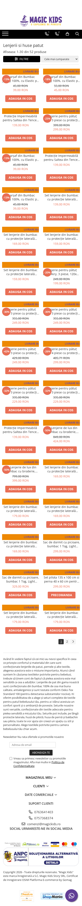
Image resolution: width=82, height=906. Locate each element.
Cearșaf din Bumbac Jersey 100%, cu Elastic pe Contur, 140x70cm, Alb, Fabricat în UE (62, 79)
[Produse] (5, 35)
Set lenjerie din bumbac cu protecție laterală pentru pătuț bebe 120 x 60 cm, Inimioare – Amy (20, 544)
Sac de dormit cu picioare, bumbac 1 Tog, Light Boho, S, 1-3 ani (20, 579)
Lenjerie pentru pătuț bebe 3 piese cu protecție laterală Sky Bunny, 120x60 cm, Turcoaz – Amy (20, 351)
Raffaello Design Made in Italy (61, 424)
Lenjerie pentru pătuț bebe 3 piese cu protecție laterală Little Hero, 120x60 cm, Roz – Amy (20, 390)
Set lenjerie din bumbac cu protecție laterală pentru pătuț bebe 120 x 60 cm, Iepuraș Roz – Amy (20, 272)
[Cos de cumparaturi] (67, 34)
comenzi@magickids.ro (43, 824)
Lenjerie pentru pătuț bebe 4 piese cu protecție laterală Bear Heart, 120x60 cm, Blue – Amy (61, 351)
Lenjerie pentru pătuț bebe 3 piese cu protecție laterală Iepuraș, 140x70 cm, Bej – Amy (61, 118)
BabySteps (61, 538)
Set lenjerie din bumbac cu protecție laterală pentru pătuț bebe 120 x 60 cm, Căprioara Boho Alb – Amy (20, 237)
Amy (61, 112)
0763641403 (43, 812)
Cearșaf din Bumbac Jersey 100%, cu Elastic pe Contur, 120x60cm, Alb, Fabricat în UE (21, 79)
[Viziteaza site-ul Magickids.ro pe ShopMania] (52, 896)
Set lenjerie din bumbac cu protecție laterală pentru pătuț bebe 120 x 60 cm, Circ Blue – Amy (20, 615)
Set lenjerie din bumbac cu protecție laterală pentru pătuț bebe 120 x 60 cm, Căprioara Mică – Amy (20, 509)
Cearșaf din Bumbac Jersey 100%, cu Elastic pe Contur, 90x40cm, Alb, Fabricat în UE (21, 158)
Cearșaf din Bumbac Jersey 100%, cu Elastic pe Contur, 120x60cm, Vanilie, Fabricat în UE (21, 197)
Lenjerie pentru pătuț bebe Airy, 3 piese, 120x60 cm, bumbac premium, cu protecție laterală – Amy (61, 272)
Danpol (20, 73)
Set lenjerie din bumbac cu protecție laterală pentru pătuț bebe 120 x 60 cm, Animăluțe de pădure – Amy (61, 469)
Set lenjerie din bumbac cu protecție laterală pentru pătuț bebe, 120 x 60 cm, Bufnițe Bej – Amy (61, 197)
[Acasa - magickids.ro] (41, 21)
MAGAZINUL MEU (39, 777)
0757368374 (43, 818)
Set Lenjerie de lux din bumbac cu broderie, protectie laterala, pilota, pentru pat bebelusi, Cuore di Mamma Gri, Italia (61, 430)
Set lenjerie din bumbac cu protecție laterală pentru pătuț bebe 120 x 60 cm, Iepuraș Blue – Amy (61, 237)
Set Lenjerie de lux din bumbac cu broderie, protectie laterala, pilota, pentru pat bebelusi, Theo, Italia (20, 469)
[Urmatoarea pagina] (73, 641)
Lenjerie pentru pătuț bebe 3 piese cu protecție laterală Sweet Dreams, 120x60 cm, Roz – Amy (20, 311)
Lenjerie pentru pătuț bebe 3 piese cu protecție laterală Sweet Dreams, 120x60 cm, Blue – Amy (61, 311)
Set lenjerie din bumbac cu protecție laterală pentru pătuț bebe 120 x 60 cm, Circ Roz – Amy (61, 615)
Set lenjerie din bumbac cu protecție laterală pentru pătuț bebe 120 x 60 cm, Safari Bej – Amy (61, 509)
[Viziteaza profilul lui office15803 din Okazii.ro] (27, 896)
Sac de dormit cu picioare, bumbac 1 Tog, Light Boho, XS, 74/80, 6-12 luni (61, 544)
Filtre (23, 59)
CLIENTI (39, 786)
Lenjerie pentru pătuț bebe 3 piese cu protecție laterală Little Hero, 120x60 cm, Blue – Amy (61, 390)
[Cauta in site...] (77, 34)
